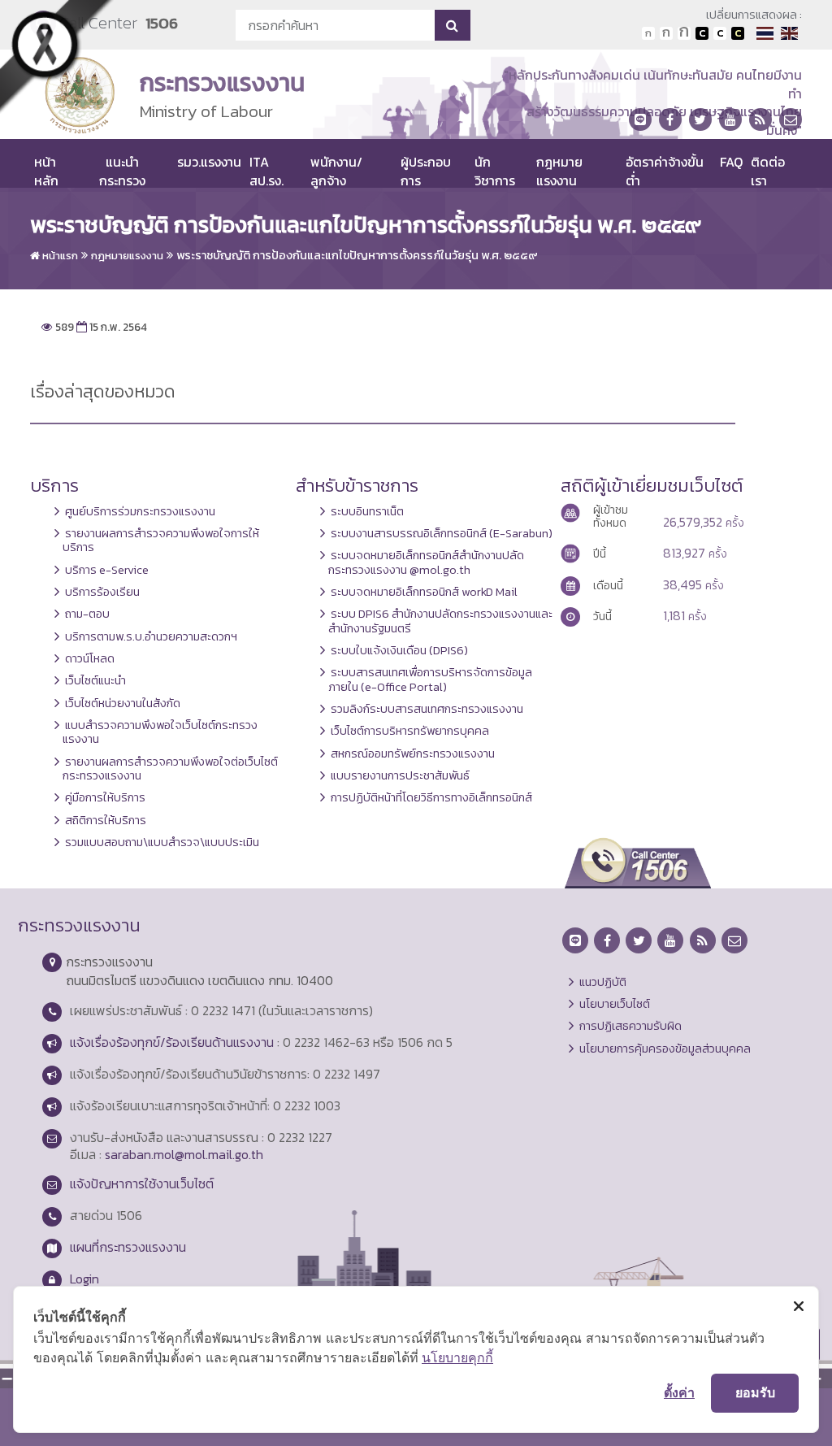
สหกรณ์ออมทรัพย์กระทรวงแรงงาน (413, 753)
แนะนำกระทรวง (122, 170)
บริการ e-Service (107, 570)
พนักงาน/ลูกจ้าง (336, 170)
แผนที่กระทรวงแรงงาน (128, 1247)
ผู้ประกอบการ (426, 170)
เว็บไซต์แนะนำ (95, 680)
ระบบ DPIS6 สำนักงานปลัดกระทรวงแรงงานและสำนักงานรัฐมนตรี (440, 620)
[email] (790, 119)
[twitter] (700, 119)
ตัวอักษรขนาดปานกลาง (666, 33)
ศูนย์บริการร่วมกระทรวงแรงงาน (140, 511)
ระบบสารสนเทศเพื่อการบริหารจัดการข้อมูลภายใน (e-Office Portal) (430, 679)
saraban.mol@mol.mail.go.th (184, 1154)
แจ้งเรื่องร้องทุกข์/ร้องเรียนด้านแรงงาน (172, 1042)
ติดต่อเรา (768, 170)
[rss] (760, 119)
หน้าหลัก (46, 170)
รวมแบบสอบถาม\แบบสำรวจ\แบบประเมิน (162, 842)
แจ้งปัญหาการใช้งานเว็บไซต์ (142, 1183)
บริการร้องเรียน (102, 592)
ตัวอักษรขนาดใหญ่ (684, 33)
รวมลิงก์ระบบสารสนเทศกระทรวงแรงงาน (427, 709)
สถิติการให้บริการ (105, 820)
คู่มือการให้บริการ (105, 797)
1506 (161, 23)
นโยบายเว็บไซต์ (614, 1004)
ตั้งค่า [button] (679, 1392)
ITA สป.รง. (266, 170)
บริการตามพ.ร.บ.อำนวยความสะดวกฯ (151, 636)
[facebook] (670, 119)
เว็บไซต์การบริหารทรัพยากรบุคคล (410, 731)
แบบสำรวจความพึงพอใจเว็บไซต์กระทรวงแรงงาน (160, 732)
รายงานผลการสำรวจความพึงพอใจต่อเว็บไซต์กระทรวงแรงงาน (170, 768)
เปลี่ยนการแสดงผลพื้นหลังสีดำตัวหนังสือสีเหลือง (737, 33)
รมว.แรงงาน (209, 162)
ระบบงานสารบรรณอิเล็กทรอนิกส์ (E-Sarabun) (441, 533)
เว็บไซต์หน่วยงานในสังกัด (122, 703)
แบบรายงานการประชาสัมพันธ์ (400, 775)
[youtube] (730, 119)
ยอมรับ (755, 1392)
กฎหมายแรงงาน (559, 170)
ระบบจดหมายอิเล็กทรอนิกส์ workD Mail (424, 592)
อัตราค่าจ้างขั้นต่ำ (665, 170)
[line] (640, 119)
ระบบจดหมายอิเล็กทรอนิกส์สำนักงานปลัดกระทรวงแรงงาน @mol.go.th (426, 562)
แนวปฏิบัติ (602, 982)
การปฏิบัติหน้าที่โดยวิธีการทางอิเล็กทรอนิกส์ (431, 797)
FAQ (731, 162)
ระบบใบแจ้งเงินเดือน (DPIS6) (399, 650)
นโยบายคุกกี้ (457, 1357)
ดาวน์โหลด (90, 658)
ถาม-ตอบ (87, 614)
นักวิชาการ (494, 170)
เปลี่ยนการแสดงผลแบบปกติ (719, 33)
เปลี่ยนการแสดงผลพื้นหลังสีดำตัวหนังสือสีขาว (702, 33)
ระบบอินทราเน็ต (367, 511)
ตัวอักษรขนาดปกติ (648, 33)
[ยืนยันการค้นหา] (452, 25)
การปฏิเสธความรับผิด (630, 1026)
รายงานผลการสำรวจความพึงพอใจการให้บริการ (161, 540)
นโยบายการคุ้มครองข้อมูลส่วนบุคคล (665, 1048)
